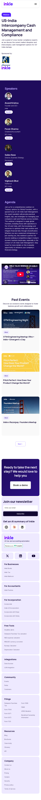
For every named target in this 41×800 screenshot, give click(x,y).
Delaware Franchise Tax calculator (15, 634)
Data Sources (8, 663)
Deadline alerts (9, 630)
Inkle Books (8, 568)
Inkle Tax (7, 572)
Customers (7, 689)
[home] (8, 4)
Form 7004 (7, 709)
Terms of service (9, 789)
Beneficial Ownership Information (28, 716)
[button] (35, 4)
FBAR (23, 707)
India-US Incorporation (11, 608)
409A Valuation (26, 711)
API (5, 751)
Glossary (7, 747)
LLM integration (9, 667)
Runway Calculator (10, 646)
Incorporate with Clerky (12, 616)
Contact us (7, 765)
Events (6, 681)
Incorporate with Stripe (11, 612)
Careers (7, 777)
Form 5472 (7, 717)
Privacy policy (8, 785)
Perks (6, 685)
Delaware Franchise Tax (10, 704)
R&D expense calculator (12, 638)
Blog (5, 735)
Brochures (7, 739)
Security (7, 781)
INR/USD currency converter (13, 642)
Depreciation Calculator (12, 649)
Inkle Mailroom (9, 576)
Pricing (6, 773)
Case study (8, 743)
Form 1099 (24, 703)
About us (7, 769)
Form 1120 (7, 721)
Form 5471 (7, 713)
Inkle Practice (8, 590)
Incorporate (8, 604)
